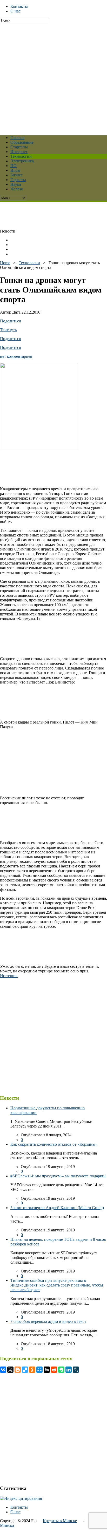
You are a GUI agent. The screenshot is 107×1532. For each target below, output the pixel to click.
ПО (13, 165)
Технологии (21, 156)
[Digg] (47, 1370)
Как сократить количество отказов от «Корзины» (53, 1144)
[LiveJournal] (76, 1370)
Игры (15, 170)
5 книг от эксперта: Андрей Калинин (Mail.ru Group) (57, 1207)
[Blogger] (18, 1370)
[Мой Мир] (39, 1370)
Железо (16, 189)
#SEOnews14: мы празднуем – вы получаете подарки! (58, 1176)
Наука (15, 184)
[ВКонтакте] (3, 1370)
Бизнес (16, 175)
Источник (9, 975)
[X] (10, 1370)
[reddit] (54, 1370)
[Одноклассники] (32, 1370)
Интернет (19, 151)
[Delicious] (25, 1370)
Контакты (19, 6)
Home (5, 263)
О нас (15, 11)
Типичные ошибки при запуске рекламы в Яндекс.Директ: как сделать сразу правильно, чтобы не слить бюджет (56, 1285)
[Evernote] (61, 1370)
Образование (22, 142)
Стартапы (19, 147)
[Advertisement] (53, 76)
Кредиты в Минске (60, 1520)
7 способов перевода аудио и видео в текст (48, 1321)
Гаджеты (18, 179)
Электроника (22, 161)
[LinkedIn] (68, 1370)
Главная (17, 137)
